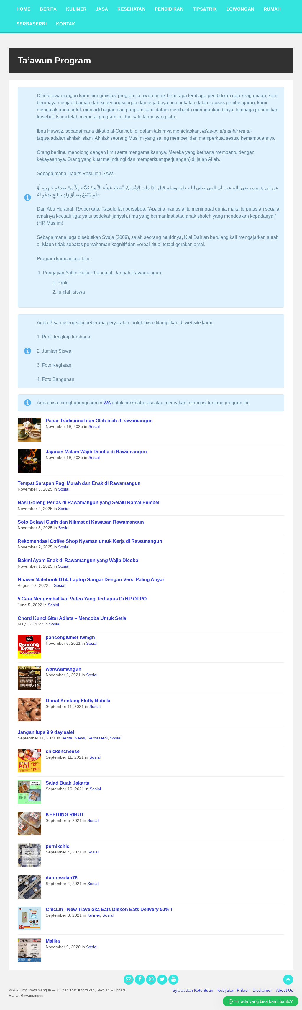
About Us (284, 990)
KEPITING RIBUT (65, 814)
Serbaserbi (97, 738)
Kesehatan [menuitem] (131, 9)
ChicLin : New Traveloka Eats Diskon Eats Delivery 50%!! (109, 909)
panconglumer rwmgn (70, 637)
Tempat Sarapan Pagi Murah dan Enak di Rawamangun (79, 483)
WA (107, 402)
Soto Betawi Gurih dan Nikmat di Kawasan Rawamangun (81, 521)
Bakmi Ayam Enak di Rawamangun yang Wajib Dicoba (78, 560)
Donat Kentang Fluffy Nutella (78, 700)
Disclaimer (262, 990)
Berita (66, 738)
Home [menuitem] (23, 9)
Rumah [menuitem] (272, 9)
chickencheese (63, 751)
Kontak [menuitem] (66, 23)
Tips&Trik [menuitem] (205, 9)
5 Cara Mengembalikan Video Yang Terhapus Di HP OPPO (82, 598)
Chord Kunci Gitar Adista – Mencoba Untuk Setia (72, 618)
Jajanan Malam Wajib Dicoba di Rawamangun (96, 451)
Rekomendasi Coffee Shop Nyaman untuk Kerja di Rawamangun (90, 541)
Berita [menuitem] (48, 9)
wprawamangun (63, 669)
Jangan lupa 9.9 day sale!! (47, 732)
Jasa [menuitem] (102, 9)
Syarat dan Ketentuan (193, 990)
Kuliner (93, 915)
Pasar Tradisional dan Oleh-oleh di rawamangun (99, 420)
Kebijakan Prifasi (232, 990)
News (80, 738)
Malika (53, 941)
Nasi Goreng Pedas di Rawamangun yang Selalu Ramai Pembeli (89, 502)
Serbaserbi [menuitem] (32, 23)
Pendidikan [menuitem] (169, 9)
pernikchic (57, 846)
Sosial (94, 426)
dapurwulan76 (62, 877)
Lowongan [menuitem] (240, 9)
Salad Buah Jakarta (67, 783)
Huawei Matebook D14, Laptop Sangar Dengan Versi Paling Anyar (91, 579)
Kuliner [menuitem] (76, 9)
